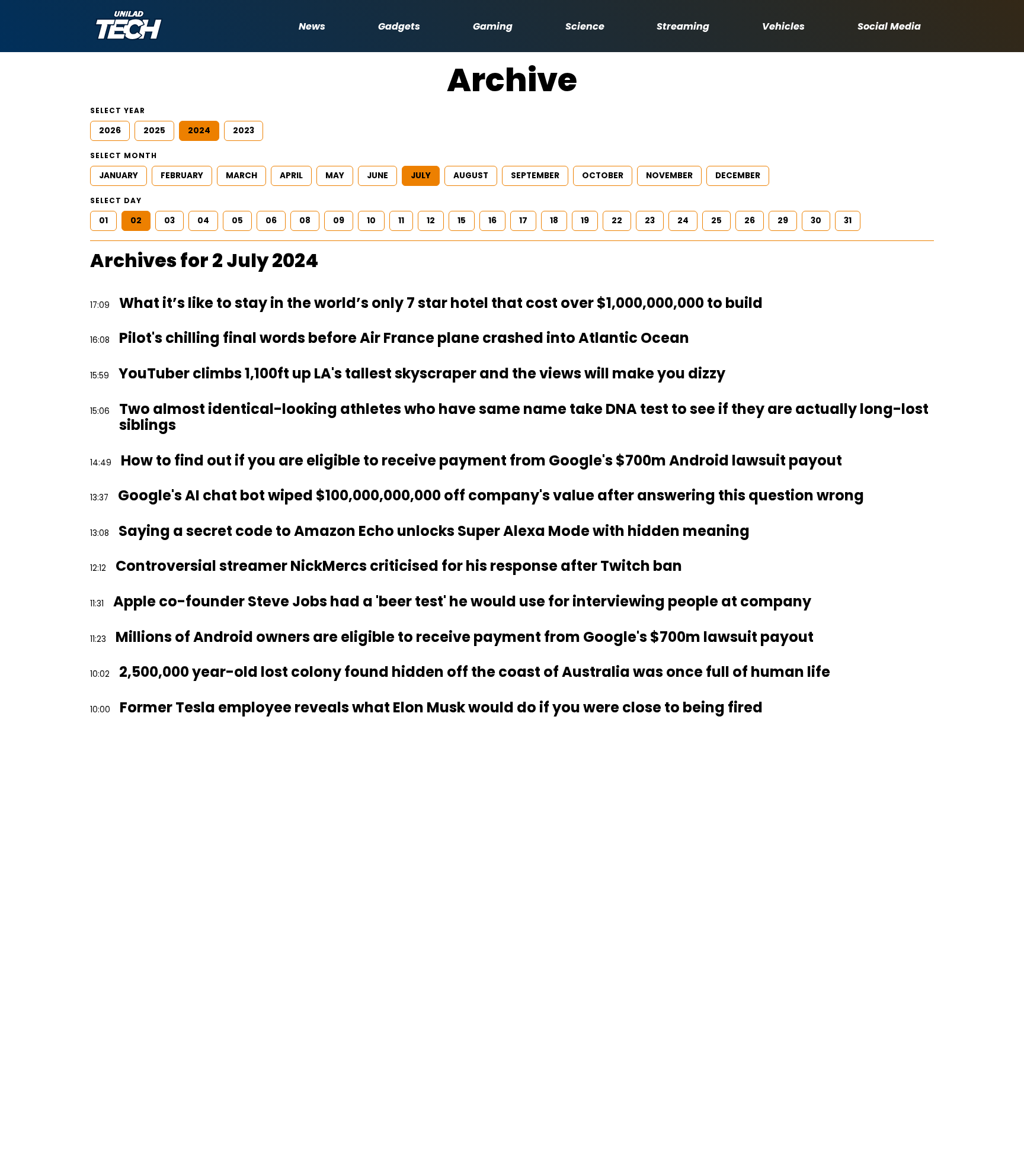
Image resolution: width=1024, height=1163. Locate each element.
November (669, 175)
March (241, 175)
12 (431, 220)
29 (782, 220)
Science (584, 26)
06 (271, 220)
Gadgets (399, 26)
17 (523, 220)
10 (371, 220)
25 (716, 220)
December (737, 175)
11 (401, 220)
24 (683, 220)
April (291, 175)
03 (169, 220)
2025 (154, 130)
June (377, 175)
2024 (199, 130)
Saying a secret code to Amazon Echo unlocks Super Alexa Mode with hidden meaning (434, 531)
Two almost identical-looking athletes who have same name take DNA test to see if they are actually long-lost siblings (524, 417)
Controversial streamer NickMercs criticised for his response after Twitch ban (399, 566)
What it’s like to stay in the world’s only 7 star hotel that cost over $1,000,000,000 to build (441, 303)
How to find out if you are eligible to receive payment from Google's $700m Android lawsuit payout (481, 460)
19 (585, 220)
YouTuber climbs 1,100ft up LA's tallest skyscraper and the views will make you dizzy (422, 373)
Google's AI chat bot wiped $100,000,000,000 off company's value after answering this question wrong (491, 495)
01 (103, 220)
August (470, 175)
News (312, 26)
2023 (243, 130)
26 (749, 220)
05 (237, 220)
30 (816, 220)
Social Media (889, 26)
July (421, 175)
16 (492, 220)
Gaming (493, 26)
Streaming (683, 26)
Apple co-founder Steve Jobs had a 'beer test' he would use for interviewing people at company (462, 601)
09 (338, 220)
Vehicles (783, 26)
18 (554, 220)
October (602, 175)
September (535, 175)
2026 (110, 130)
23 (650, 220)
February (182, 175)
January (118, 175)
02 (136, 220)
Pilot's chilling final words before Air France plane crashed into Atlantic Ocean (404, 338)
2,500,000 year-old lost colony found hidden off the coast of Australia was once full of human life (474, 672)
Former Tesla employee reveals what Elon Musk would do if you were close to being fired (441, 707)
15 (461, 220)
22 (617, 220)
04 (203, 220)
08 (305, 220)
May (334, 175)
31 (848, 220)
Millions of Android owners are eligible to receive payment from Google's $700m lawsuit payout (465, 637)
